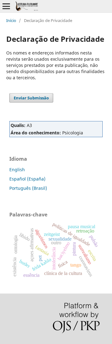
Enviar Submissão (31, 98)
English (17, 169)
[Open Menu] (6, 6)
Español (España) (27, 179)
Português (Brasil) (28, 188)
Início (11, 20)
